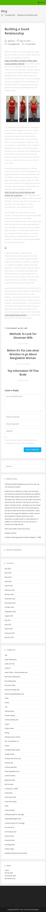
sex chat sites (9, 827)
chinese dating (10, 715)
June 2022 (8, 573)
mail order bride (10, 797)
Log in (7, 870)
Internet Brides (10, 776)
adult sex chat (10, 664)
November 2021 (10, 603)
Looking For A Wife (11, 789)
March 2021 (9, 629)
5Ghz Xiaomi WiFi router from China (17, 529)
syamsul (11, 41)
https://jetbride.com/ (12, 771)
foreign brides (9, 754)
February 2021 (10, 633)
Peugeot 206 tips (10, 533)
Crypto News (9, 728)
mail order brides (11, 801)
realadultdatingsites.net (13, 819)
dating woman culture (12, 737)
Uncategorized (13, 44)
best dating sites (10, 681)
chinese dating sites (11, 720)
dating (7, 733)
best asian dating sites (12, 677)
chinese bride (9, 711)
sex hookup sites (11, 832)
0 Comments (30, 44)
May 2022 (8, 577)
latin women (9, 784)
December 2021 (10, 599)
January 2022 (9, 594)
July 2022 (8, 568)
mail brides (8, 793)
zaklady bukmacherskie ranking (16, 853)
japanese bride (10, 780)
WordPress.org (10, 878)
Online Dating (9, 810)
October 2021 (9, 607)
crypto (7, 724)
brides (7, 702)
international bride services (16, 315)
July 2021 (8, 620)
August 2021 (9, 616)
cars (6, 707)
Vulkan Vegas (9, 849)
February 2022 (10, 590)
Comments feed (10, 876)
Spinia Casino (9, 836)
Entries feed (9, 873)
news (6, 806)
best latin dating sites (12, 690)
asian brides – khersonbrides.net (16, 672)
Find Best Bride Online (12, 750)
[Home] (2, 15)
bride (6, 698)
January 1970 (9, 637)
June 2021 (8, 624)
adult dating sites (11, 659)
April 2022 (8, 581)
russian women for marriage (14, 823)
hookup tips (9, 763)
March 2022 (9, 586)
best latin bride (10, 685)
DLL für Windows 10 (12, 741)
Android (7, 668)
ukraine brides (10, 840)
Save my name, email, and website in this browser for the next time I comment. (21, 441)
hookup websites (11, 767)
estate (7, 746)
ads (6, 655)
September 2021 (10, 611)
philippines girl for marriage (14, 814)
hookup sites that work (13, 758)
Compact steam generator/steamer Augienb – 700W (23, 537)
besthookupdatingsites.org (14, 694)
